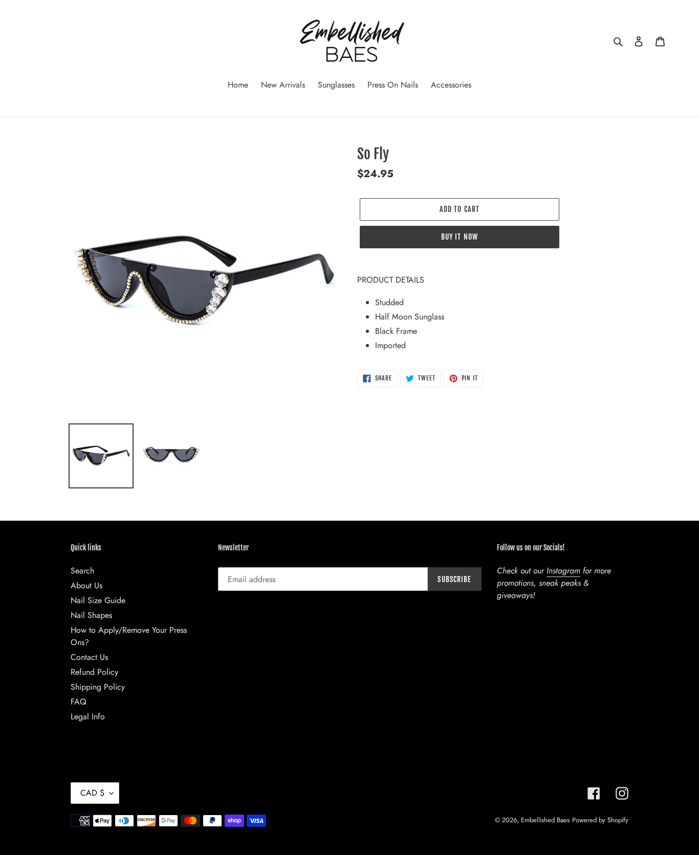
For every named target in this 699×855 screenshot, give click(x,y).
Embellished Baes (545, 820)
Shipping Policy (98, 687)
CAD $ (92, 793)
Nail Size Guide (98, 600)
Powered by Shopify (600, 820)
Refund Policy (94, 672)
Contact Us (89, 657)
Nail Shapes (91, 615)
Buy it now (459, 236)
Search (82, 570)
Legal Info (88, 716)
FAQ (78, 702)
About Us (86, 585)
